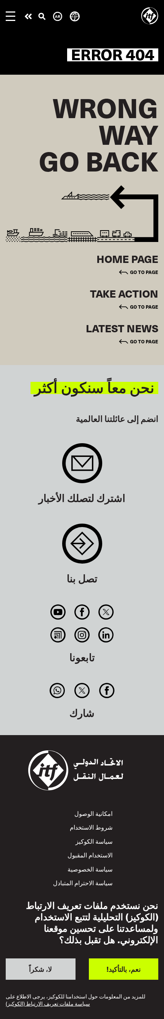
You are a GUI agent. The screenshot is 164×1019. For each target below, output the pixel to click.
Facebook (82, 612)
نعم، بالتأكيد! (123, 969)
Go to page (144, 272)
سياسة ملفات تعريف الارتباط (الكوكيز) (48, 1004)
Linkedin (106, 634)
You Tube (58, 612)
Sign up (82, 467)
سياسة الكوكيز (94, 841)
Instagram (82, 634)
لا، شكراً (40, 969)
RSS (58, 634)
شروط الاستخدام (91, 827)
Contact (82, 547)
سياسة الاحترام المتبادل (83, 882)
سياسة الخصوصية (90, 868)
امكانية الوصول (93, 813)
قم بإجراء (28, 16)
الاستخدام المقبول (90, 854)
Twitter (106, 612)
